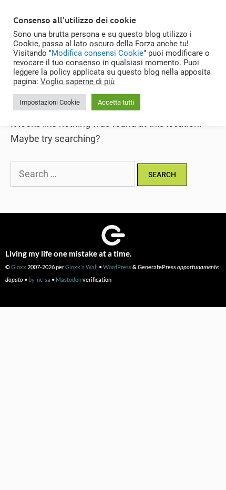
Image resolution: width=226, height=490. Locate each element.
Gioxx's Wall (81, 266)
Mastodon (68, 279)
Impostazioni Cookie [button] (49, 102)
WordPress (117, 266)
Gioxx (18, 266)
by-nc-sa (39, 279)
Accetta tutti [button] (116, 102)
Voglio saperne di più (77, 81)
